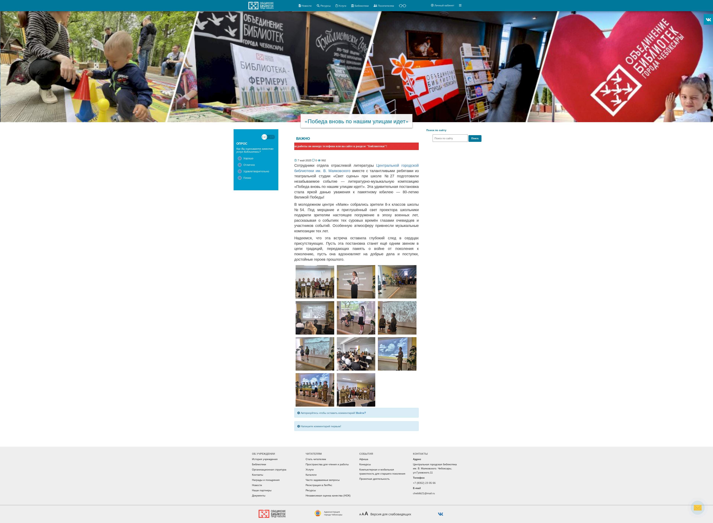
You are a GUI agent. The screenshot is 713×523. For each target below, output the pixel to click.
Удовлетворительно (256, 171)
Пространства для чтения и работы (327, 464)
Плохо (247, 178)
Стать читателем (316, 459)
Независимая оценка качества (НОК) (328, 495)
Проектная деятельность (374, 478)
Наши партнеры (261, 490)
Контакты (257, 474)
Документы (258, 495)
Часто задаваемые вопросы (323, 479)
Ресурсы (311, 490)
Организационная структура (269, 469)
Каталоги (311, 474)
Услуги (310, 469)
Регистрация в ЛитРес (319, 485)
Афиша (363, 459)
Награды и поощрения (266, 479)
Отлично (249, 165)
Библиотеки (259, 464)
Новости (257, 485)
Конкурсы (365, 464)
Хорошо (248, 158)
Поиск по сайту (436, 130)
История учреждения (265, 459)
